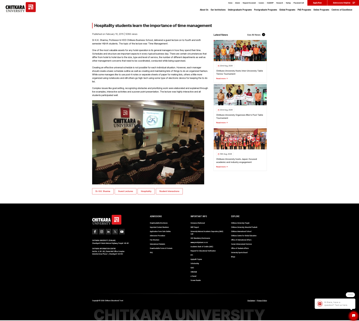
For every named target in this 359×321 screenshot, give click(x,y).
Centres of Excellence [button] (342, 9)
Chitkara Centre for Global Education (243, 236)
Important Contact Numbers (159, 227)
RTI (192, 255)
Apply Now (317, 3)
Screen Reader (196, 280)
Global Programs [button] (287, 9)
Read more (221, 78)
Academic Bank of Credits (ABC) (202, 247)
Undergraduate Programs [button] (240, 9)
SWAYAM (194, 272)
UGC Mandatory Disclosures (200, 238)
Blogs (233, 257)
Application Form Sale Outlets (160, 231)
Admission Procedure (157, 236)
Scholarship (195, 264)
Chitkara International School (241, 231)
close (350, 295)
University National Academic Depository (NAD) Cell (207, 232)
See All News (254, 34)
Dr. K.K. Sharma (102, 191)
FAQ (151, 253)
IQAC (192, 268)
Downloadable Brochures (159, 223)
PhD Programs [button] (304, 9)
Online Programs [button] (321, 9)
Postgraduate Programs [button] (265, 9)
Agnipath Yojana (196, 259)
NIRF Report (195, 227)
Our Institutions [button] (218, 9)
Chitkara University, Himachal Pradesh (244, 227)
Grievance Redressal (198, 223)
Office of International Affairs (241, 240)
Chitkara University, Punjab (240, 223)
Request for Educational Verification (203, 251)
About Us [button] (204, 9)
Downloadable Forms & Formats (161, 248)
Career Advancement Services (241, 244)
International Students (157, 244)
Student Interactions (169, 191)
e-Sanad (193, 276)
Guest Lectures (125, 191)
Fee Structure (154, 240)
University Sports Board (239, 253)
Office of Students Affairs (240, 248)
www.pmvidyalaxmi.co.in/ (199, 242)
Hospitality (146, 191)
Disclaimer (251, 301)
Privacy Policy (262, 301)
